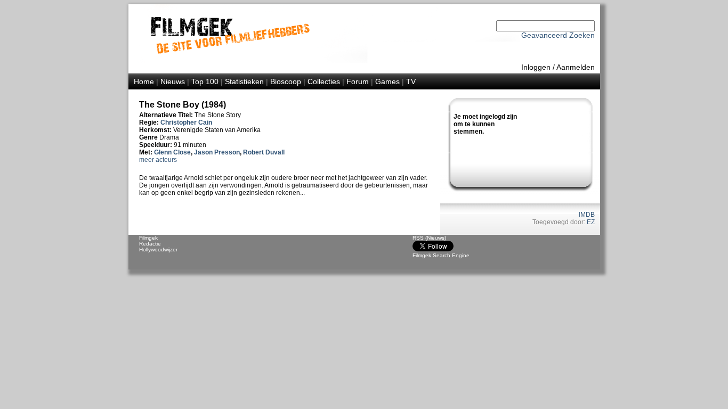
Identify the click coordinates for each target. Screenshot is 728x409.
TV (411, 81)
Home (144, 81)
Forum (357, 81)
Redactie (150, 244)
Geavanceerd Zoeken (558, 35)
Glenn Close (172, 152)
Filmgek (148, 238)
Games (387, 81)
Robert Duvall (264, 152)
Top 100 (205, 81)
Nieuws (172, 81)
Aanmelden (575, 67)
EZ (591, 222)
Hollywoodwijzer (158, 249)
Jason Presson (217, 152)
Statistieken (244, 81)
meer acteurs (158, 159)
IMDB (587, 214)
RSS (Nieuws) (429, 238)
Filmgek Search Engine (441, 255)
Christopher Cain (186, 122)
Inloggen (536, 67)
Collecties (324, 81)
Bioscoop (285, 81)
